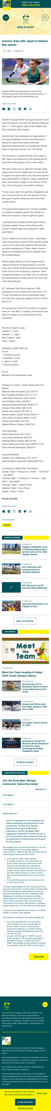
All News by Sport (25, 762)
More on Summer (25, 621)
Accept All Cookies (25, 1102)
